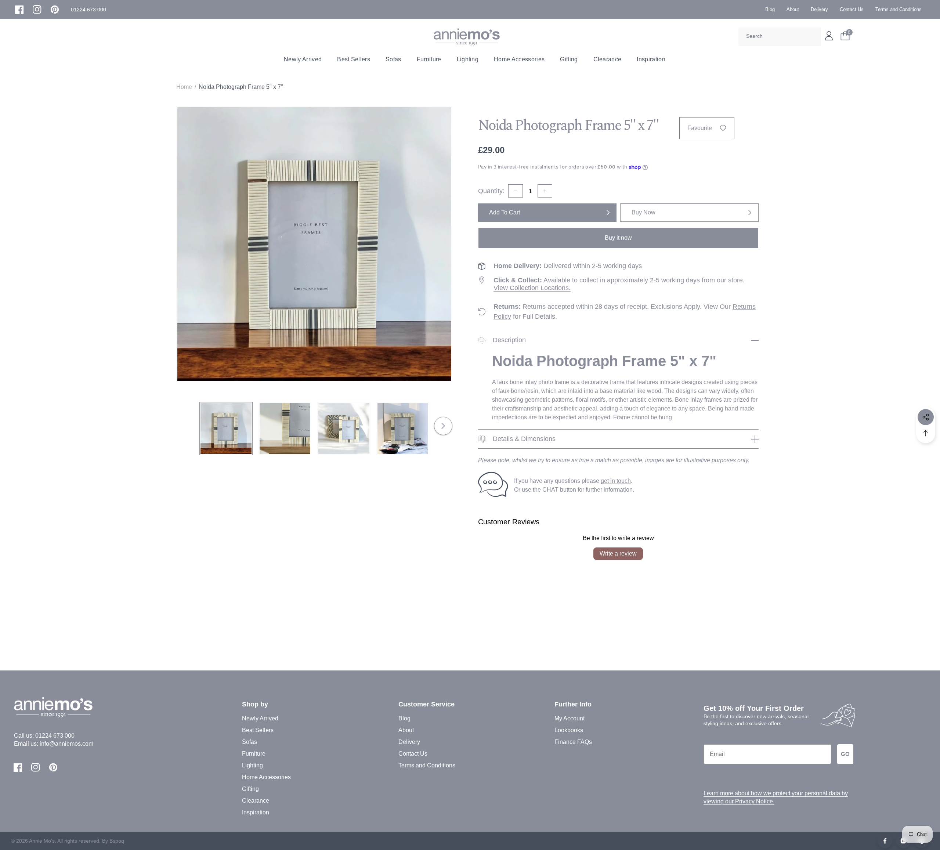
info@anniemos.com (66, 744)
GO (845, 754)
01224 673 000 (55, 736)
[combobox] (779, 37)
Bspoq (116, 841)
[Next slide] (443, 426)
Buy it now (618, 238)
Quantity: (491, 191)
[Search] (813, 37)
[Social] (926, 417)
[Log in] (829, 35)
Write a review (618, 553)
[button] (88, 10)
